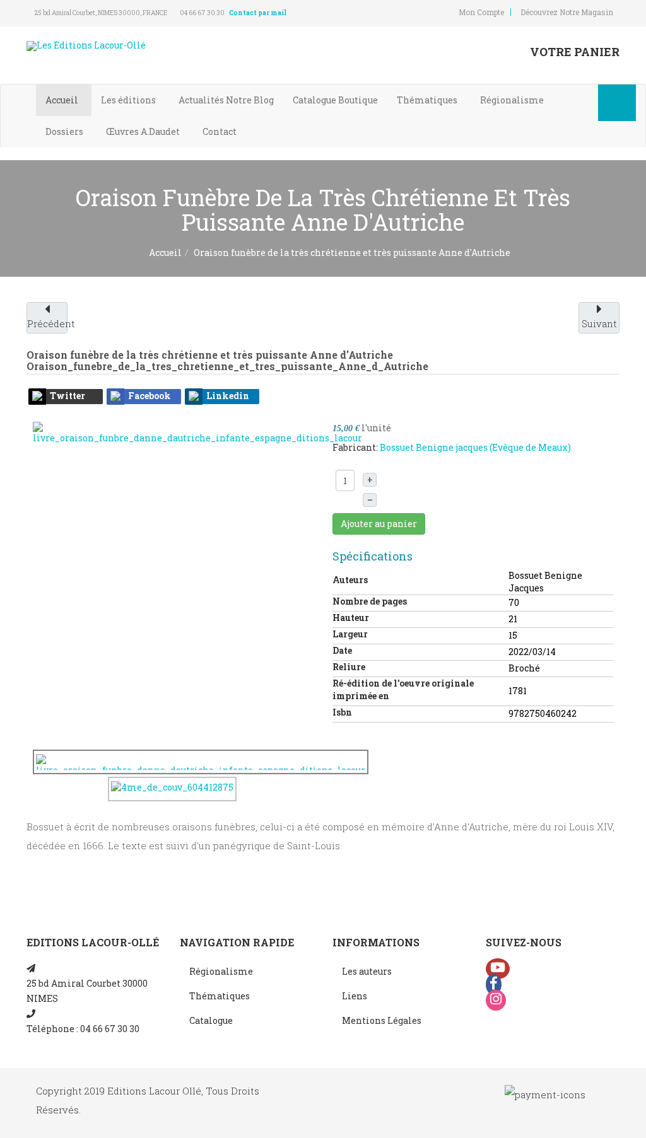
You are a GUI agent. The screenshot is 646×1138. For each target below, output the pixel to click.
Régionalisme (513, 100)
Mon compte (481, 12)
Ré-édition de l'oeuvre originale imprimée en (403, 689)
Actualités (226, 100)
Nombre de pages (369, 601)
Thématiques (428, 100)
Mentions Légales (381, 1020)
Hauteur (350, 618)
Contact (220, 131)
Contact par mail (257, 13)
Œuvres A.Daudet (144, 131)
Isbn (342, 712)
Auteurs (350, 580)
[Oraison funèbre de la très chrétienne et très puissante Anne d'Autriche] (197, 432)
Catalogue (335, 100)
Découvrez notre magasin (566, 12)
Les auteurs (367, 971)
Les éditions (129, 100)
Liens (354, 996)
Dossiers (65, 131)
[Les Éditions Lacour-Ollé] (86, 46)
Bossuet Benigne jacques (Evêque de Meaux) (475, 447)
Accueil (62, 100)
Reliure (348, 667)
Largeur (350, 634)
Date (342, 650)
